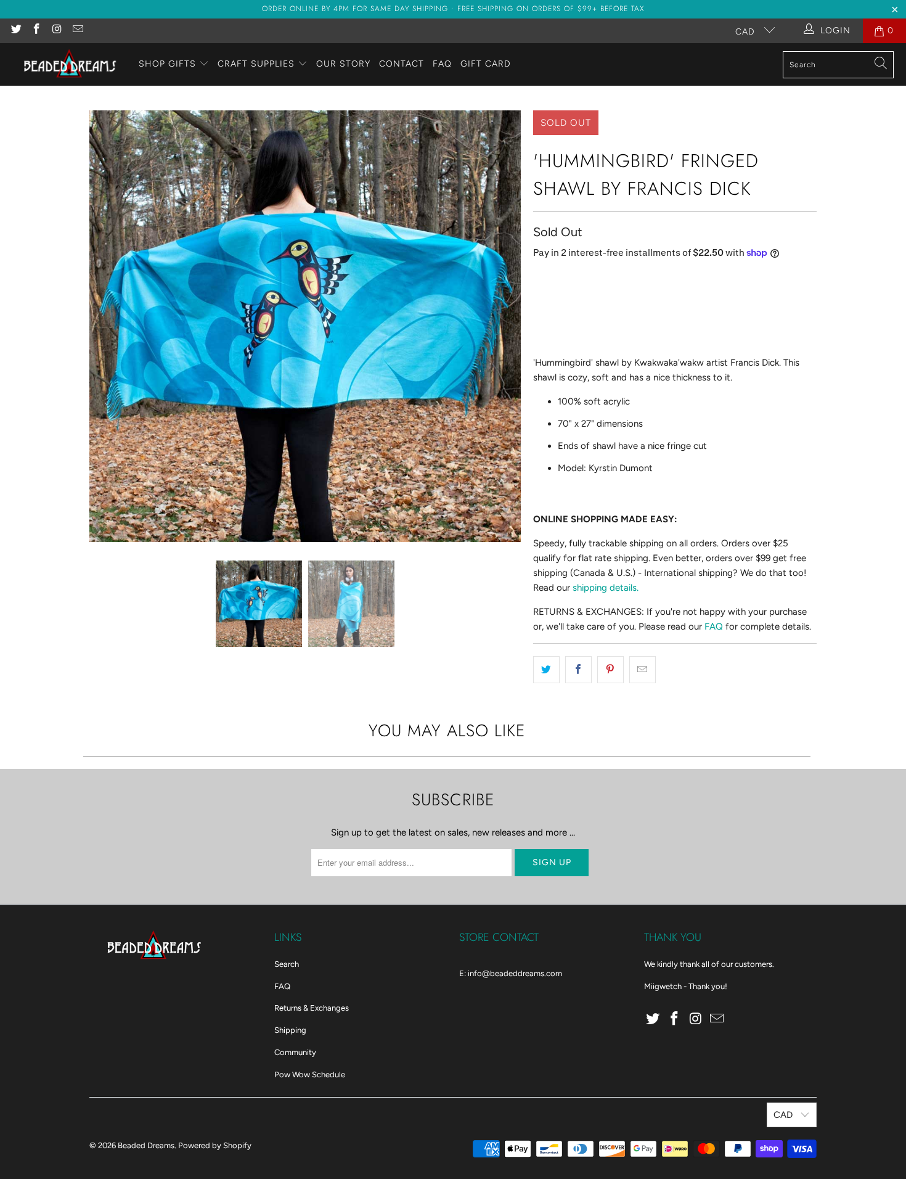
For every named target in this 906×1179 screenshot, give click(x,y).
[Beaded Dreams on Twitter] (15, 30)
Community (295, 1052)
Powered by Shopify (214, 1145)
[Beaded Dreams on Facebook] (36, 30)
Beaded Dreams (146, 1145)
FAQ (442, 64)
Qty (540, 279)
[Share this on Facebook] (578, 669)
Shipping (290, 1030)
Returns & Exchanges (311, 1008)
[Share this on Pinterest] (610, 669)
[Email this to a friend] (642, 669)
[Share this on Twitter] (546, 669)
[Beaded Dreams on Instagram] (57, 30)
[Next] (511, 326)
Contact (401, 64)
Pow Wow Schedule (309, 1074)
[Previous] (98, 326)
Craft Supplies (256, 64)
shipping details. (606, 587)
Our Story (343, 64)
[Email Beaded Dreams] (77, 30)
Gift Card (485, 64)
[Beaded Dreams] (69, 64)
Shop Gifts (167, 64)
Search (286, 964)
